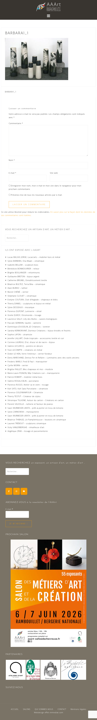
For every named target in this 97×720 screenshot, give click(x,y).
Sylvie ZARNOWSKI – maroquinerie (23, 412)
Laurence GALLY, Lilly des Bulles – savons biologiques (32, 319)
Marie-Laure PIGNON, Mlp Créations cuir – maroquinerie (34, 373)
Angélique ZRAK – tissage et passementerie (28, 431)
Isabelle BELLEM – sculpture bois (23, 265)
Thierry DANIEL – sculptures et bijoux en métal (29, 303)
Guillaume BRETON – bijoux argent (23, 276)
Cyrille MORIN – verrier (18, 365)
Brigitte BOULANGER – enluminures (24, 272)
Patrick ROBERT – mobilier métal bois (25, 377)
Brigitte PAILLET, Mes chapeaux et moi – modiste (30, 369)
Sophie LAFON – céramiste (20, 334)
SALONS (26, 709)
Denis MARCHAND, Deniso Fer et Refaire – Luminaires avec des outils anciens (43, 357)
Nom (12, 160)
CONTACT (62, 709)
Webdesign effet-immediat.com (48, 712)
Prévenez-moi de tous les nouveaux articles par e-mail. (36, 195)
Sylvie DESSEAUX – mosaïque (21, 307)
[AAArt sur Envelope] (24, 491)
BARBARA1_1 (10, 92)
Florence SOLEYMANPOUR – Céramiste (25, 392)
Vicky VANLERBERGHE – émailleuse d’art (26, 427)
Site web (54, 173)
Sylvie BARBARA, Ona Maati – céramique (26, 261)
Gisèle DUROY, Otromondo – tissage (24, 315)
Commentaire (16, 123)
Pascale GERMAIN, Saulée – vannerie (24, 323)
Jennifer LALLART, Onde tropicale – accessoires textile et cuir (36, 338)
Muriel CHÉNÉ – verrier (18, 292)
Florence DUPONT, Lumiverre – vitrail (25, 311)
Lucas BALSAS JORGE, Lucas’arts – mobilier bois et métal (34, 257)
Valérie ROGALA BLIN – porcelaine (23, 381)
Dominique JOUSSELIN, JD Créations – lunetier (29, 326)
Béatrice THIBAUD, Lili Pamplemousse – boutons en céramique (37, 419)
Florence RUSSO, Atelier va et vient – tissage (28, 385)
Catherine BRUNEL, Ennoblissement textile (27, 280)
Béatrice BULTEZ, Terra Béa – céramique (26, 284)
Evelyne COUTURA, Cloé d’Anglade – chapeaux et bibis (33, 299)
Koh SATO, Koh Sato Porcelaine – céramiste (28, 388)
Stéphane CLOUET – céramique (22, 296)
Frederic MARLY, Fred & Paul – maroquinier (27, 361)
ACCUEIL (15, 709)
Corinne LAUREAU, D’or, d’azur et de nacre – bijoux (31, 342)
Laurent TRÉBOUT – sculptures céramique (27, 423)
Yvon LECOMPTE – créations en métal (25, 350)
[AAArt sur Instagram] (16, 491)
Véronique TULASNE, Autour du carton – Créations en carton (36, 400)
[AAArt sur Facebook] (9, 491)
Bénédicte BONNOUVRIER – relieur (23, 268)
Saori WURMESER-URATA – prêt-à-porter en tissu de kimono (35, 408)
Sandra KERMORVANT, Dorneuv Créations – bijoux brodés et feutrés (39, 330)
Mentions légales (78, 709)
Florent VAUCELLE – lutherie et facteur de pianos (30, 404)
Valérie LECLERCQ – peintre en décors (25, 346)
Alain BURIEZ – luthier (18, 288)
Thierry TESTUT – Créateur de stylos (24, 396)
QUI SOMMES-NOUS (44, 709)
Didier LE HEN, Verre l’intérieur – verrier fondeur (30, 354)
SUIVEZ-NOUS (14, 687)
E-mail (12, 173)
